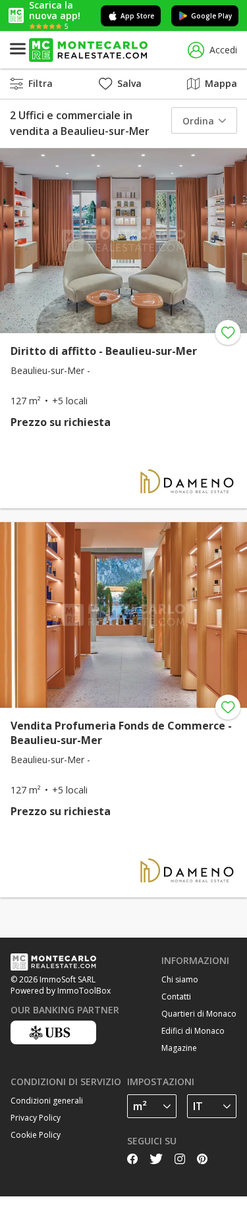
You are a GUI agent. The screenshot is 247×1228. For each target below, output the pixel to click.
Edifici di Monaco (193, 1030)
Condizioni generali (47, 1100)
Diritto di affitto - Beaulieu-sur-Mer (104, 351)
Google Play (211, 15)
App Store (137, 15)
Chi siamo (179, 979)
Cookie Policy (36, 1134)
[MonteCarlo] (88, 50)
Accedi (223, 49)
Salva (129, 83)
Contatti (176, 996)
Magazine (179, 1048)
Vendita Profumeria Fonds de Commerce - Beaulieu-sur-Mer (121, 732)
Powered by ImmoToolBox (61, 990)
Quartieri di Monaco (198, 1013)
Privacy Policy (36, 1117)
